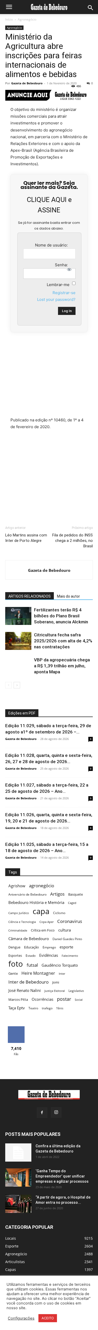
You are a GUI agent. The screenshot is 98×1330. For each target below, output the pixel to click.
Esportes (15, 955)
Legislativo (76, 991)
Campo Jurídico (18, 913)
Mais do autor (68, 596)
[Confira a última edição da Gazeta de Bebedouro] (18, 1152)
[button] (9, 7)
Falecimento (70, 956)
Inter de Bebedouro (28, 982)
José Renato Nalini (24, 990)
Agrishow (16, 886)
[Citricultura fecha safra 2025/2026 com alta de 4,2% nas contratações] (18, 641)
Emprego (49, 947)
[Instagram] (56, 1112)
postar (64, 999)
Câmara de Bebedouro (28, 938)
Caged (72, 903)
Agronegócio (27, 19)
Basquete (75, 894)
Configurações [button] (21, 1318)
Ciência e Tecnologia (22, 922)
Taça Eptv (16, 1008)
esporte (66, 947)
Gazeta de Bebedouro (27, 83)
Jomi (55, 982)
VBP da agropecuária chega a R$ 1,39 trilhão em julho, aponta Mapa (62, 665)
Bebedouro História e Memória (36, 902)
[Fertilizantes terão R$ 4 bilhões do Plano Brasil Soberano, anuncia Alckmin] (18, 616)
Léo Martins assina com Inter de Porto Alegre (26, 538)
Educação (31, 947)
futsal (32, 965)
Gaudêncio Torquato (60, 965)
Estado (31, 955)
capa (41, 911)
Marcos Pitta (18, 999)
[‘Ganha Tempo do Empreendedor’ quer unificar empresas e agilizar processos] (18, 1177)
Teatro (33, 1008)
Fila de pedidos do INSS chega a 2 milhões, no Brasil (72, 540)
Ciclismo (59, 913)
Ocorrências (42, 999)
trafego (47, 1008)
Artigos (57, 894)
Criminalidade (17, 930)
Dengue (14, 947)
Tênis (59, 1008)
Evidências (48, 955)
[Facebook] (42, 1112)
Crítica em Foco (43, 930)
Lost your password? (56, 299)
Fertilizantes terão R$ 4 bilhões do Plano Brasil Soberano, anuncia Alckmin (61, 615)
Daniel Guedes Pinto (67, 939)
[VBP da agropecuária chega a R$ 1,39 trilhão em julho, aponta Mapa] (18, 666)
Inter (62, 974)
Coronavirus (69, 921)
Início (9, 19)
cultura (64, 930)
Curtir (16, 1028)
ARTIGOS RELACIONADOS (29, 596)
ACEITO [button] (48, 1318)
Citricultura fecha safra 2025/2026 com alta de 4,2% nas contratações (63, 640)
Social (79, 1000)
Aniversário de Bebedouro (27, 894)
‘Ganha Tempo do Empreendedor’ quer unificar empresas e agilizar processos (62, 1176)
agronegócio (41, 885)
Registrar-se (64, 292)
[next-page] (17, 685)
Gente (13, 973)
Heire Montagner (38, 973)
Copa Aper (46, 922)
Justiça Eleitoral (54, 991)
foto (15, 964)
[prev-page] (8, 685)
